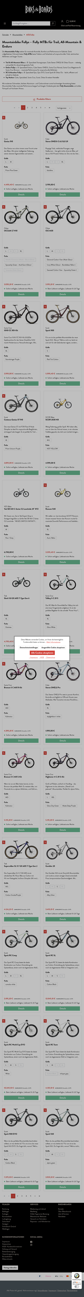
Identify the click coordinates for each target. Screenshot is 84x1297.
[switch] (77, 1286)
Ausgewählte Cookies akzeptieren (53, 647)
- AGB (41, 657)
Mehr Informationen (53, 642)
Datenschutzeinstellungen (29, 647)
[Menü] (80, 1273)
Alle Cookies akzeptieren (42, 652)
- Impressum (33, 657)
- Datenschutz (50, 657)
